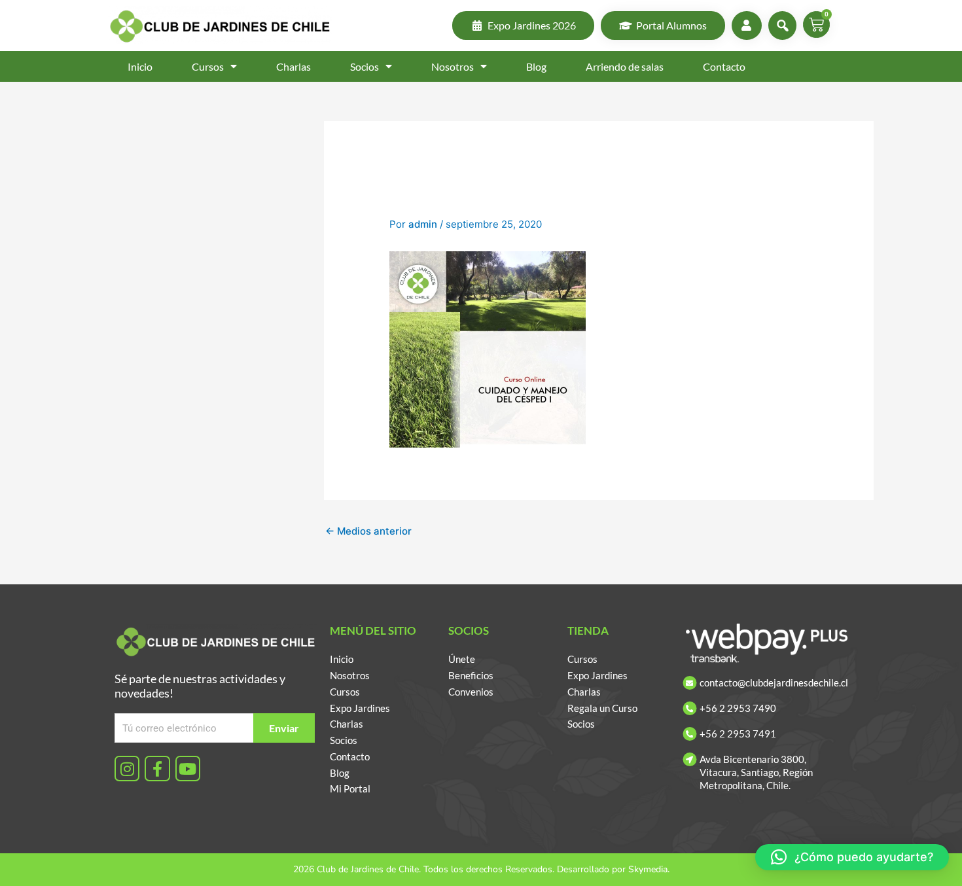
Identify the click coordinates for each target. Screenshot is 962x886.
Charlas (293, 66)
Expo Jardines (360, 708)
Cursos (208, 66)
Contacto (724, 66)
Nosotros (452, 66)
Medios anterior (368, 531)
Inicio (140, 66)
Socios (364, 66)
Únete (461, 659)
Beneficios (470, 675)
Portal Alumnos (671, 25)
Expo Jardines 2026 (532, 25)
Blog (536, 66)
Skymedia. (648, 869)
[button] (852, 857)
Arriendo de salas (625, 66)
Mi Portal (350, 788)
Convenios (470, 692)
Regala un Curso (602, 708)
